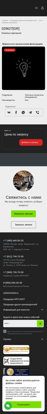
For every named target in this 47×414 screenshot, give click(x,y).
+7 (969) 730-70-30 (13, 272)
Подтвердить (23, 404)
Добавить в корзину (30, 142)
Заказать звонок (23, 225)
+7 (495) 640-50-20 (13, 240)
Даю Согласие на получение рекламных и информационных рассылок (25, 332)
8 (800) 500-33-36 (12, 282)
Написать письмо (23, 214)
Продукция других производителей (20, 304)
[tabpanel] (23, 68)
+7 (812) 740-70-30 (13, 256)
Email (7, 323)
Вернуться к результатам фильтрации (22, 44)
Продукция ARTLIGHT (14, 299)
